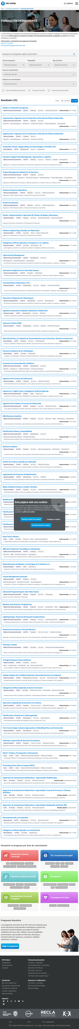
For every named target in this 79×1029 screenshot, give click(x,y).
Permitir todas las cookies (41, 525)
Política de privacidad (63, 1025)
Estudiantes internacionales (11, 986)
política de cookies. (29, 512)
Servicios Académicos (9, 983)
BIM (8, 863)
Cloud (57, 863)
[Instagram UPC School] (11, 1001)
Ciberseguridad (50, 863)
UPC (10, 1022)
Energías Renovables (19, 908)
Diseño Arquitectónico (10, 866)
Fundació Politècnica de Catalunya (22, 1025)
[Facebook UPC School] (7, 1001)
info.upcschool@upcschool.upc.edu (13, 45)
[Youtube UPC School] (19, 1001)
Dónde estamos (7, 965)
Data (62, 863)
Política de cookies (49, 1025)
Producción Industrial (16, 887)
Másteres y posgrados (35, 963)
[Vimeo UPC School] (15, 1001)
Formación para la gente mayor (38, 976)
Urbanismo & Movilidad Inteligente (26, 866)
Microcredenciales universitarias (38, 965)
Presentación (6, 963)
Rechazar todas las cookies (31, 519)
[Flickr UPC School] (4, 1004)
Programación (55, 866)
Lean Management (63, 884)
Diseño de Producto (9, 884)
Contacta (5, 968)
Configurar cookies (53, 519)
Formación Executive (35, 970)
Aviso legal (38, 1025)
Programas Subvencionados (37, 973)
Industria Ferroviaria (30, 884)
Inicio (2, 8)
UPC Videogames (48, 1022)
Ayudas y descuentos (9, 991)
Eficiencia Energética (25, 905)
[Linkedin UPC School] (23, 1001)
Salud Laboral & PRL (63, 905)
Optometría (53, 905)
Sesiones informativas (35, 968)
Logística (72, 884)
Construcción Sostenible (17, 863)
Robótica (26, 887)
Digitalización (29, 863)
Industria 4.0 (19, 884)
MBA (53, 887)
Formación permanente (12, 8)
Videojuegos (64, 866)
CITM (29, 1022)
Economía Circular (13, 905)
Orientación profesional (9, 988)
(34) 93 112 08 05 (7, 43)
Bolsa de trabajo (7, 993)
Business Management (50, 884)
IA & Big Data (69, 863)
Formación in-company (35, 983)
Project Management (61, 887)
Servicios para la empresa (36, 986)
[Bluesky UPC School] (4, 1001)
